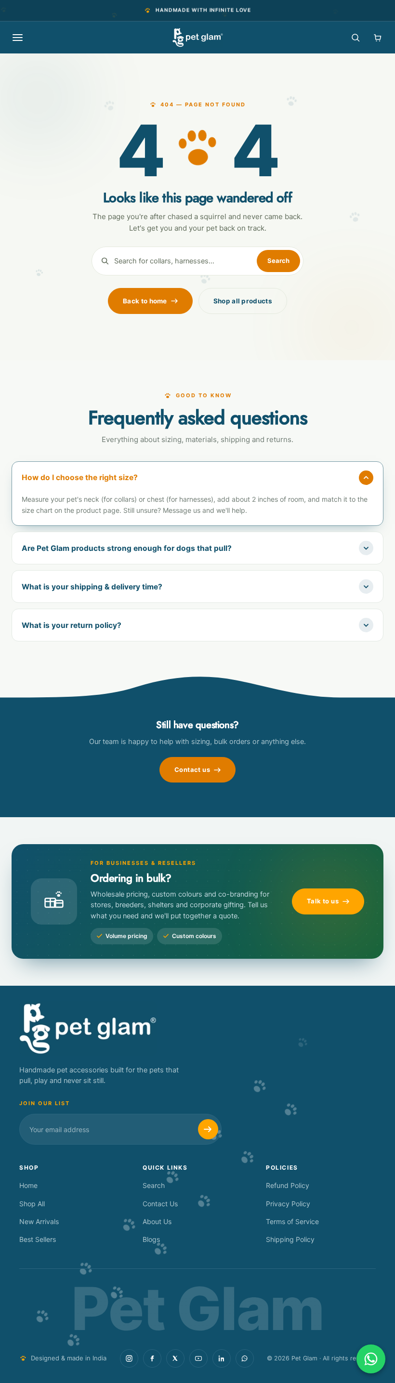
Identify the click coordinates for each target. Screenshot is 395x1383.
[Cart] (377, 37)
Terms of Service (292, 1221)
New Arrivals (39, 1221)
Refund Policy (287, 1185)
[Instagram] (129, 1358)
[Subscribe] (208, 1129)
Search (154, 1185)
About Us (157, 1221)
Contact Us (160, 1204)
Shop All (32, 1204)
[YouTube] (198, 1358)
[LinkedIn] (221, 1358)
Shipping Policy (290, 1239)
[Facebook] (152, 1358)
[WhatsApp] (245, 1358)
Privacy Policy (288, 1204)
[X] (175, 1358)
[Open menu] (17, 37)
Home (28, 1185)
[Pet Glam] (197, 37)
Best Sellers (37, 1239)
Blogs (151, 1239)
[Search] (355, 37)
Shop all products (242, 301)
